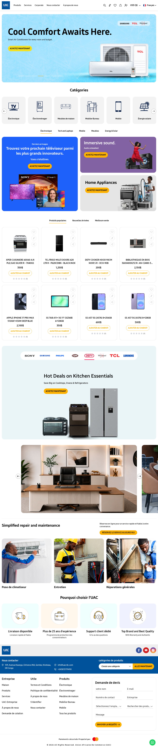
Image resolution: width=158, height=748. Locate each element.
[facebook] (139, 650)
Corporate (39, 5)
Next (153, 111)
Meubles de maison (68, 696)
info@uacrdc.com (65, 665)
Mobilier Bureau (67, 702)
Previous (4, 111)
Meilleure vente (102, 220)
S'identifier (35, 702)
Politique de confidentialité (44, 690)
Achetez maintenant (40, 166)
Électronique (46, 131)
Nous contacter (53, 5)
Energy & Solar (111, 131)
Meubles (95, 131)
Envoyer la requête (107, 724)
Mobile (82, 131)
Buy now (18, 54)
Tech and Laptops (65, 131)
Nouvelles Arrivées (80, 220)
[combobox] (135, 5)
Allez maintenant (143, 666)
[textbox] (140, 706)
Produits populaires (57, 220)
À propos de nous (70, 5)
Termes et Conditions (40, 685)
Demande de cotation (12, 713)
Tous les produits (67, 713)
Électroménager (67, 690)
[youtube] (146, 650)
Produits (17, 5)
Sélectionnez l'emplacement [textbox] (109, 706)
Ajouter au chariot (20, 273)
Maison (5, 685)
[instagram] (153, 650)
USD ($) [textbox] (134, 5)
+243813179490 (65, 669)
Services (27, 5)
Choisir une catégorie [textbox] (110, 666)
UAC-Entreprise (9, 702)
